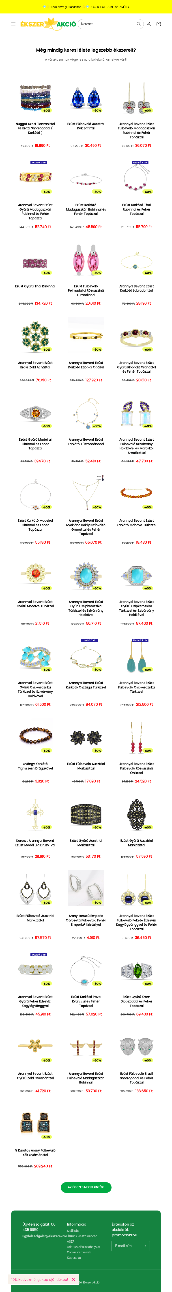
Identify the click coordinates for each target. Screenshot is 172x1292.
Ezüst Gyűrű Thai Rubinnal (35, 286)
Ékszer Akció (91, 1282)
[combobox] (111, 24)
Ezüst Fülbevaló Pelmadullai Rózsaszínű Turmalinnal (86, 290)
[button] (13, 24)
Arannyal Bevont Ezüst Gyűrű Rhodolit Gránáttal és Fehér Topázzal (136, 367)
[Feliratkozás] (145, 1246)
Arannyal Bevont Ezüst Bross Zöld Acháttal (35, 365)
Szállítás (73, 1231)
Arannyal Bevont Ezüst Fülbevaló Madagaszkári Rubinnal (85, 1078)
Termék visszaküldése (82, 1236)
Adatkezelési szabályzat (83, 1247)
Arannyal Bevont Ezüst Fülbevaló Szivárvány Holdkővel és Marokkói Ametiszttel (136, 446)
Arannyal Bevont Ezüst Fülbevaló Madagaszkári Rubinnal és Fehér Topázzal (136, 130)
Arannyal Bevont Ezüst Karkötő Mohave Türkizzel (136, 523)
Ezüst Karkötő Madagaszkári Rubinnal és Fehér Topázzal (86, 209)
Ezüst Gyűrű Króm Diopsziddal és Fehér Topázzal (136, 1001)
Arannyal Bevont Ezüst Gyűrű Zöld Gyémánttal (35, 1076)
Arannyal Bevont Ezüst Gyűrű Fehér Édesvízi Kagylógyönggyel (35, 1001)
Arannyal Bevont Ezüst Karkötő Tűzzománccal (86, 441)
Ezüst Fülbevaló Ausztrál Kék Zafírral (85, 126)
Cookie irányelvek (79, 1252)
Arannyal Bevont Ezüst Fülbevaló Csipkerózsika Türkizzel (136, 687)
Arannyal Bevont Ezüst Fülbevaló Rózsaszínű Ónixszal (136, 768)
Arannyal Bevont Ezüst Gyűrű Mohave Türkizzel (35, 604)
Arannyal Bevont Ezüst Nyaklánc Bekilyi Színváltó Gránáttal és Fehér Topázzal (85, 527)
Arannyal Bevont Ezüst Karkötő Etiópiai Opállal (86, 365)
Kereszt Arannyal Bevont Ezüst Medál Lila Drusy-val (35, 843)
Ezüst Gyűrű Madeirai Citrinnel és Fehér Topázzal (35, 443)
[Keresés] (139, 24)
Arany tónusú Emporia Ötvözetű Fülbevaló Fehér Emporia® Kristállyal (86, 920)
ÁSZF (70, 1241)
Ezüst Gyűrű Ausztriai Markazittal (86, 843)
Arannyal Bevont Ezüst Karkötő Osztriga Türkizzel (86, 685)
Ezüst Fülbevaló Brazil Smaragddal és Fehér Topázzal (136, 1078)
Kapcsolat (74, 1257)
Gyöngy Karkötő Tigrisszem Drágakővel (35, 766)
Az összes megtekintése (86, 1187)
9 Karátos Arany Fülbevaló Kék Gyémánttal (35, 1152)
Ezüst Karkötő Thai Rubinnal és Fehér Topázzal (136, 209)
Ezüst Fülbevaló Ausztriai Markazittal (86, 766)
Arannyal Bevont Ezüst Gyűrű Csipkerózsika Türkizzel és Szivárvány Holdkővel (85, 608)
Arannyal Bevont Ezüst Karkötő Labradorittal (136, 288)
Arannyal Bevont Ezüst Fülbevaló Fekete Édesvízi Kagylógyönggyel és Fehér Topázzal (136, 922)
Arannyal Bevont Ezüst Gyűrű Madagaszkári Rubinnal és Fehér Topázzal (35, 211)
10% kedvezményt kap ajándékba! (39, 1279)
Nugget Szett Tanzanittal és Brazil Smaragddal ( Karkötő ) (35, 128)
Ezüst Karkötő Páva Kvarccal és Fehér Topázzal (86, 1001)
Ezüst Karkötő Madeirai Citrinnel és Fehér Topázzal (35, 525)
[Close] (73, 1279)
